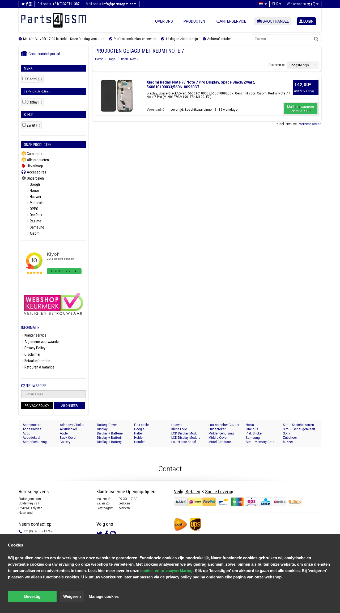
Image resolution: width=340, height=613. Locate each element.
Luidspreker (217, 429)
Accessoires (36, 172)
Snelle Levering (220, 491)
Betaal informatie (37, 361)
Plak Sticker (254, 433)
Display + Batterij (109, 438)
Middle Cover (218, 438)
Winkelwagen (301, 4)
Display (34, 102)
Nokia (250, 425)
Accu (26, 433)
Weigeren (72, 596)
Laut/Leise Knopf (183, 442)
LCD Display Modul (184, 433)
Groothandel (275, 21)
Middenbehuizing (221, 433)
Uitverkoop (34, 166)
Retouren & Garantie (39, 367)
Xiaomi (34, 79)
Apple (64, 433)
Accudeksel (31, 438)
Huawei (35, 196)
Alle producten (37, 160)
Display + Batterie (110, 433)
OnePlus (35, 215)
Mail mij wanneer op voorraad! (300, 108)
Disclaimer (32, 354)
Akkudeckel (68, 429)
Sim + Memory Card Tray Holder (260, 442)
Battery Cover (107, 425)
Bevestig (32, 596)
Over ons (164, 21)
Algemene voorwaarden (42, 341)
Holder (139, 438)
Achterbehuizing (35, 442)
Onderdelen (35, 178)
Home (99, 59)
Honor (34, 190)
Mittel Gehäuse (220, 442)
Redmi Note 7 (130, 59)
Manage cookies (104, 596)
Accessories (32, 429)
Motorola (36, 203)
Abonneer (69, 406)
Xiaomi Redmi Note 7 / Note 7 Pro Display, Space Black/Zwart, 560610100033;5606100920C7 (201, 84)
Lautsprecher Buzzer (224, 425)
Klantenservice (231, 21)
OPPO (33, 209)
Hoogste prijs (299, 65)
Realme (35, 221)
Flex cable (141, 425)
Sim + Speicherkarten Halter (298, 425)
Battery (65, 442)
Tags (112, 59)
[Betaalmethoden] (230, 502)
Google (35, 184)
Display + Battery (109, 442)
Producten (194, 21)
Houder (139, 442)
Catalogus (34, 154)
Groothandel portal (43, 54)
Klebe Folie (179, 429)
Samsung (36, 227)
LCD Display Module (185, 438)
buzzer (288, 442)
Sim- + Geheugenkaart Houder (299, 429)
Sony (286, 433)
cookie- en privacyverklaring (166, 570)
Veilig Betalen (187, 491)
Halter (138, 433)
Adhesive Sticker (72, 425)
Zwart (33, 125)
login (308, 21)
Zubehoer (290, 438)
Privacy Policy (34, 348)
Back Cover (68, 438)
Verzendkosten (310, 124)
